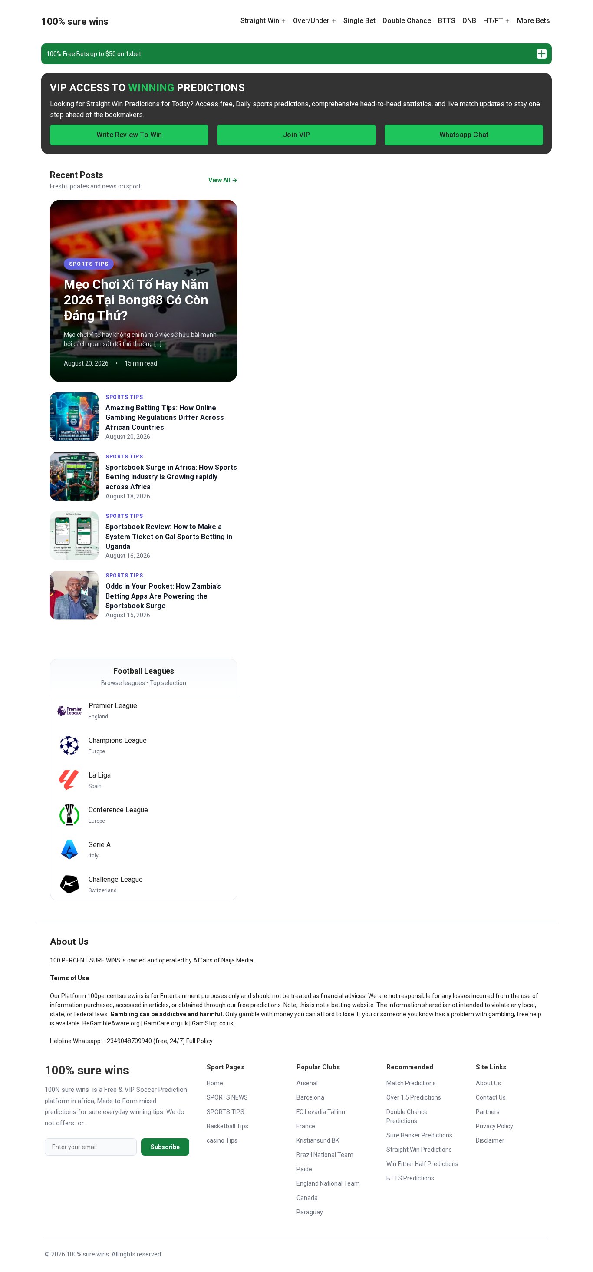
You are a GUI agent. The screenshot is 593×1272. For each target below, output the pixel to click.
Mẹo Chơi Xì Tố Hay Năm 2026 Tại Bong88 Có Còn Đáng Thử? (136, 300)
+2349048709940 (127, 1041)
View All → (222, 180)
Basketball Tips (227, 1126)
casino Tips (222, 1140)
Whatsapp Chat (464, 135)
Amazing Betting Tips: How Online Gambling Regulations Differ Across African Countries (164, 418)
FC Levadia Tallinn (320, 1111)
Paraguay (309, 1212)
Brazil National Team (324, 1154)
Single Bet (359, 20)
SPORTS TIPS (89, 264)
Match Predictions (411, 1083)
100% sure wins (75, 21)
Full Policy (199, 1041)
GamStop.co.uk (213, 1023)
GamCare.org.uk (166, 1023)
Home (215, 1083)
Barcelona (310, 1097)
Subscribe (165, 1146)
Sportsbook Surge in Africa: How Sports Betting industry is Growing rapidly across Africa (171, 477)
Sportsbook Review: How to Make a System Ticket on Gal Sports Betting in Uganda (168, 536)
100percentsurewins (115, 995)
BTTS (446, 20)
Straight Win (259, 20)
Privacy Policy (494, 1126)
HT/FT (493, 20)
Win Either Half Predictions (422, 1163)
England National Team (328, 1183)
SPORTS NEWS (227, 1097)
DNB (469, 20)
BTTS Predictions (410, 1178)
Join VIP (296, 135)
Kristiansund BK (317, 1140)
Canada (307, 1197)
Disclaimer (490, 1140)
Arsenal (307, 1083)
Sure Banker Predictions (419, 1135)
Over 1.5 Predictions (413, 1097)
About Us (488, 1083)
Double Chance (406, 20)
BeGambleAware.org (111, 1023)
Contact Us (491, 1097)
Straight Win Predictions (419, 1149)
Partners (488, 1111)
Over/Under (311, 20)
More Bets (533, 20)
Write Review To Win (129, 135)
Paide (304, 1169)
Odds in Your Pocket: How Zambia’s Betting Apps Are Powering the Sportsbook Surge (163, 596)
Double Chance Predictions (407, 1116)
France (305, 1126)
